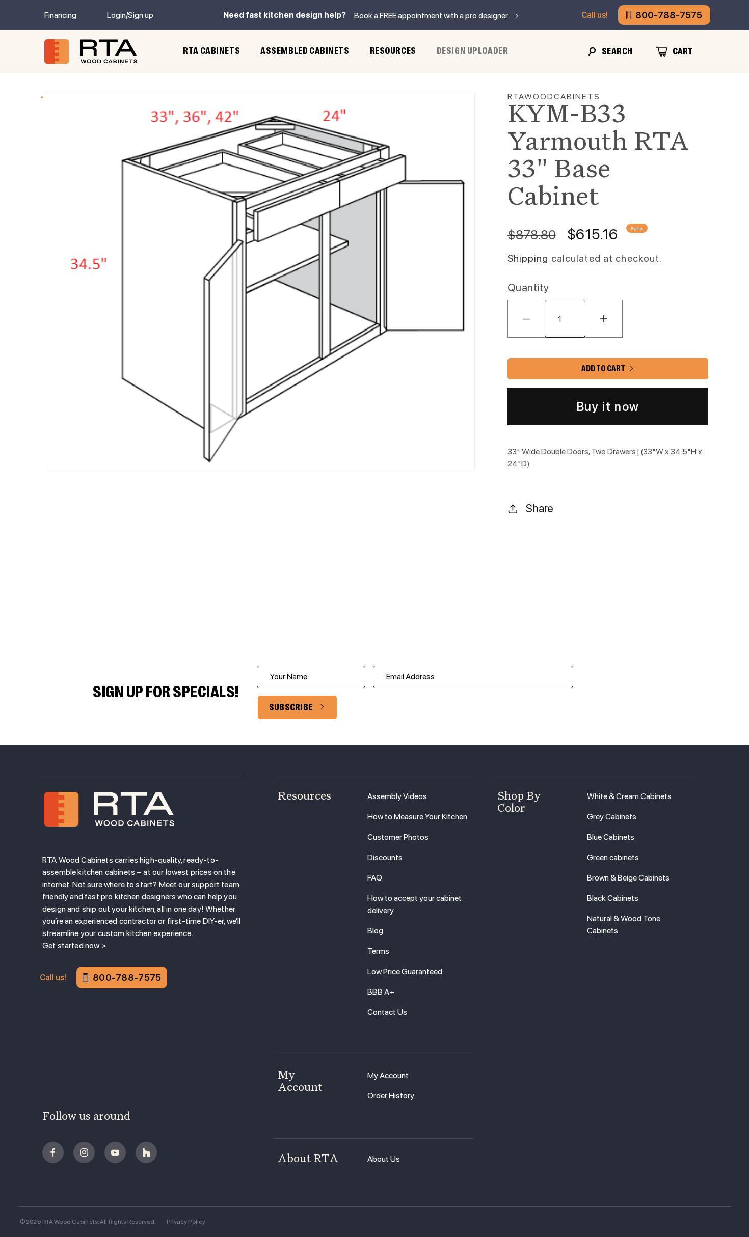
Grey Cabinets (611, 816)
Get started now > (74, 945)
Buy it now (607, 406)
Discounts (385, 857)
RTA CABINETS (211, 51)
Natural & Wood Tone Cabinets (623, 925)
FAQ (374, 878)
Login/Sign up (130, 15)
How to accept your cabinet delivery (414, 904)
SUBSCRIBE (291, 707)
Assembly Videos (397, 796)
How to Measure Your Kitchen (417, 816)
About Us (383, 1159)
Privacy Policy (186, 1221)
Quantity (528, 287)
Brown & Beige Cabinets (628, 878)
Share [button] (539, 508)
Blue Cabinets (610, 837)
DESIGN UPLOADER (473, 51)
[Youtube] (115, 1152)
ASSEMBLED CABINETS (304, 51)
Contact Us (387, 1012)
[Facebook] (53, 1152)
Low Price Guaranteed (404, 971)
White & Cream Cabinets (629, 796)
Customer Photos (398, 837)
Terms (378, 951)
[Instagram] (84, 1152)
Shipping (528, 258)
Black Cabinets (612, 898)
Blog (375, 931)
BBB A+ (380, 992)
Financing (60, 15)
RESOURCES (393, 51)
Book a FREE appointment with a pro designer (431, 15)
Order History (390, 1096)
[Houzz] (146, 1152)
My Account (388, 1075)
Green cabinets (613, 857)
